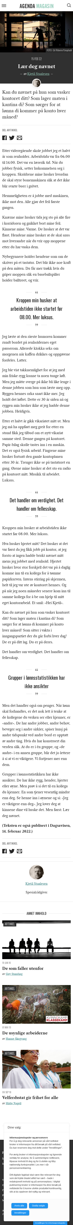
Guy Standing (14, 974)
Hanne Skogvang (16, 1038)
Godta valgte (38, 1205)
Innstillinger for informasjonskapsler (50, 1223)
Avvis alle (19, 1205)
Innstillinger (20, 1212)
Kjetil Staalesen (38, 74)
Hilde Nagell (13, 1103)
